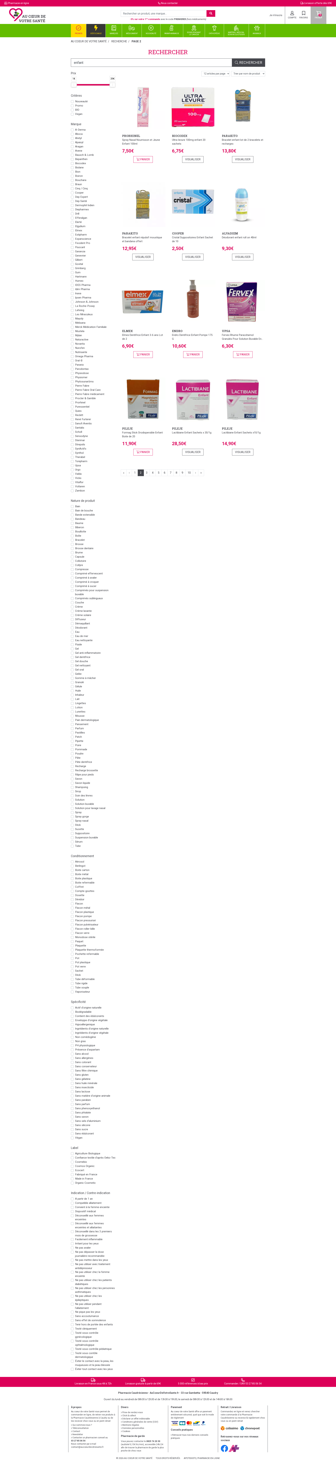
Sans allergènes (84, 1058)
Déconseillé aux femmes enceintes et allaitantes (89, 1225)
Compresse (82, 569)
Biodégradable (83, 1011)
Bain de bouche (84, 510)
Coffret (79, 886)
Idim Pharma (82, 289)
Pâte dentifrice (83, 762)
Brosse (79, 544)
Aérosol (79, 861)
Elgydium (80, 226)
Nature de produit (83, 501)
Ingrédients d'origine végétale (91, 1032)
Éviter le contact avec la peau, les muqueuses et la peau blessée (94, 1363)
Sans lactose (82, 1091)
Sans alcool (82, 1053)
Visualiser (193, 159)
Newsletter (77, 1434)
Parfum (79, 728)
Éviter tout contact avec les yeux (94, 1369)
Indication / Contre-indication (90, 1193)
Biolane (79, 167)
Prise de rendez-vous (132, 1412)
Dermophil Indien (84, 205)
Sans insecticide (84, 1087)
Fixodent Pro (82, 243)
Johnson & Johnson (87, 301)
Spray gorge (82, 816)
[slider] (74, 84)
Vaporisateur (82, 991)
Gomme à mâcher (85, 678)
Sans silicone (82, 1125)
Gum (77, 272)
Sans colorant (83, 1062)
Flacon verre (82, 933)
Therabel (80, 457)
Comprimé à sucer (85, 586)
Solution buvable (84, 804)
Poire (78, 745)
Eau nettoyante (84, 640)
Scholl (78, 431)
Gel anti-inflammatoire (88, 652)
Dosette (79, 895)
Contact (76, 1431)
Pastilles (80, 732)
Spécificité (78, 1002)
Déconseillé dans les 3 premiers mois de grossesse (93, 1233)
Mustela (79, 331)
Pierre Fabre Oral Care (88, 389)
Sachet (79, 970)
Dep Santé (81, 201)
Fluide (78, 644)
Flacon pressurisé (85, 920)
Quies (78, 410)
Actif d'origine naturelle (88, 1007)
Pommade (81, 749)
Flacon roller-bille (85, 928)
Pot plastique (82, 962)
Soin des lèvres (84, 795)
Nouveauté (81, 101)
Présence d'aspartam (87, 1049)
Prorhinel (80, 402)
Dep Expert (81, 196)
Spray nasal (81, 820)
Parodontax (82, 369)
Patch (78, 736)
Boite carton (82, 870)
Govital (79, 264)
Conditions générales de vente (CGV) (140, 1422)
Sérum (79, 841)
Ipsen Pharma (83, 297)
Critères (76, 95)
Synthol (79, 452)
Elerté (78, 222)
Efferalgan (81, 217)
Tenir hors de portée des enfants (94, 1324)
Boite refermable (84, 882)
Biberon (79, 527)
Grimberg (80, 268)
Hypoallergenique (85, 1024)
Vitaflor (79, 482)
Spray (78, 812)
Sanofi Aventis (83, 423)
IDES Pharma (82, 285)
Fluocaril (80, 247)
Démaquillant (82, 623)
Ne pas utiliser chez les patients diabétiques (93, 1282)
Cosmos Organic (84, 1166)
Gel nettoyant (82, 665)
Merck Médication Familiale (91, 327)
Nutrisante (81, 352)
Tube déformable (85, 979)
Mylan (78, 335)
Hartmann (81, 276)
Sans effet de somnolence (90, 1320)
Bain (77, 506)
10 (189, 472)
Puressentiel (82, 406)
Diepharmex (82, 209)
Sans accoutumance (87, 1316)
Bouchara (80, 180)
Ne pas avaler (83, 1247)
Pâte (77, 757)
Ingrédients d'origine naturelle (92, 1028)
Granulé (79, 682)
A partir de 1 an (84, 1198)
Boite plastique (83, 878)
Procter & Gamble (85, 398)
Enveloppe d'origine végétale (91, 1020)
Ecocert (79, 1170)
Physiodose (82, 373)
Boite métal (81, 874)
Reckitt (79, 415)
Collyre (79, 565)
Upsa (78, 465)
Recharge (80, 766)
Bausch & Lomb (84, 154)
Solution (80, 799)
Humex (79, 280)
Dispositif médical (85, 1211)
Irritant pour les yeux (87, 1243)
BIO (77, 109)
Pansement (81, 724)
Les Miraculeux (84, 314)
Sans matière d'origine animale (92, 1095)
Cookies (126, 1431)
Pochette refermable (87, 954)
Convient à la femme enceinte (92, 1207)
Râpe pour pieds (84, 774)
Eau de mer (81, 636)
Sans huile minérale (86, 1083)
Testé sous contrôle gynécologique (86, 1334)
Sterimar (80, 440)
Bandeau (80, 519)
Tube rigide (81, 983)
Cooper (79, 192)
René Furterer (83, 419)
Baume (79, 523)
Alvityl (78, 138)
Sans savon (82, 1116)
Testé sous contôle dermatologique (86, 1355)
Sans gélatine (82, 1079)
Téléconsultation (80, 1428)
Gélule (78, 686)
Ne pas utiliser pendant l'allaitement (88, 1306)
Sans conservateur (86, 1066)
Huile (78, 690)
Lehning (79, 310)
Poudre (79, 753)
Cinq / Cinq (81, 188)
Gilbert (78, 259)
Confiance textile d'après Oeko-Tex (95, 1157)
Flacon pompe (83, 916)
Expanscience (83, 238)
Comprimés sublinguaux (89, 598)
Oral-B (78, 360)
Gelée (78, 673)
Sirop (78, 791)
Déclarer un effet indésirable (136, 1418)
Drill (77, 213)
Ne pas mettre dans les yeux (91, 1260)
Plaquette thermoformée (89, 949)
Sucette (79, 829)
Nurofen (80, 348)
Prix (73, 73)
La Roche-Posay (85, 306)
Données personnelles (133, 1428)
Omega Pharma (84, 356)
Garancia (80, 251)
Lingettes (80, 703)
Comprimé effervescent (89, 573)
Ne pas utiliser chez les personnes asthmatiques (95, 1290)
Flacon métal (82, 907)
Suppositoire (82, 833)
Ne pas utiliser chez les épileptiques (88, 1298)
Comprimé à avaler (86, 577)
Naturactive (81, 339)
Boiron (79, 175)
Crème (79, 606)
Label (74, 1148)
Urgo (77, 469)
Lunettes (80, 711)
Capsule (79, 556)
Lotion (79, 707)
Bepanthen (81, 159)
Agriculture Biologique (87, 1153)
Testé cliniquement (86, 1328)
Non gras (80, 1041)
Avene (78, 150)
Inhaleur (79, 694)
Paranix (79, 364)
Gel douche (81, 661)
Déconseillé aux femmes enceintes (89, 1217)
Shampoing (81, 787)
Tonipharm (81, 461)
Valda (78, 473)
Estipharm (81, 234)
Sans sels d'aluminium (88, 1121)
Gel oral (79, 669)
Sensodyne (81, 436)
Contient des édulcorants (89, 1016)
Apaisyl (79, 142)
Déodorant (81, 627)
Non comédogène (85, 1037)
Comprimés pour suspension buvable (91, 592)
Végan (78, 1137)
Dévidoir (79, 899)
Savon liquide (82, 783)
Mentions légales (130, 1425)
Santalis (79, 427)
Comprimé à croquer (87, 581)
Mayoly (79, 318)
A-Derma (80, 129)
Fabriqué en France (86, 1174)
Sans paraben (83, 1100)
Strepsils (80, 444)
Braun (78, 184)
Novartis (80, 343)
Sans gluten (82, 1074)
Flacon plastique (84, 912)
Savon (78, 778)
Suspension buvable (86, 837)
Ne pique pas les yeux (87, 1311)
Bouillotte (80, 531)
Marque (76, 124)
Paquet (79, 941)
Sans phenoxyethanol (87, 1108)
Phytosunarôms (84, 381)
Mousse (80, 715)
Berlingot (80, 865)
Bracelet (80, 540)
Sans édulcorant (84, 1133)
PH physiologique (85, 1045)
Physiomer (81, 377)
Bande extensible (85, 514)
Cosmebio (81, 1161)
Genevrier (80, 255)
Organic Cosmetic (85, 1182)
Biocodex (80, 163)
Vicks (78, 478)
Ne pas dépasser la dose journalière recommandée (89, 1254)
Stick (78, 825)
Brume (79, 552)
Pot (77, 958)
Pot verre (80, 966)
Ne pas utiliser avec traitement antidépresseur (92, 1266)
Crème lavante (83, 610)
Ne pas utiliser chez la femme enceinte (92, 1274)
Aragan (79, 146)
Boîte (78, 535)
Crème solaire (83, 615)
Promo (79, 105)
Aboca (79, 134)
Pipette (79, 741)
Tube (78, 845)
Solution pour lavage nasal (90, 808)
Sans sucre (81, 1129)
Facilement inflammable (89, 1239)
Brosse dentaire (84, 548)
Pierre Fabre (82, 385)
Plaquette (80, 945)
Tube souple (82, 987)
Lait (77, 699)
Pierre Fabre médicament (89, 394)
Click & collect (129, 1415)
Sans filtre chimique (86, 1070)
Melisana (80, 322)
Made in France (84, 1178)
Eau (77, 631)
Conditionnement (82, 856)
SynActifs (80, 448)
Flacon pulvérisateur (86, 924)
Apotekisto (202, 1458)
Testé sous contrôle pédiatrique (93, 1349)
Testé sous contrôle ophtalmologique (86, 1343)
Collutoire (80, 560)
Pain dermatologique (87, 720)
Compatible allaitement (88, 1203)
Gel (77, 648)
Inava (78, 293)
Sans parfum (82, 1104)
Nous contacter (169, 3)
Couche (79, 602)
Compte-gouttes (84, 891)
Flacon (79, 903)
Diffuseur (80, 619)
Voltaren (80, 486)
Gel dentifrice (82, 657)
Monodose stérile (85, 937)
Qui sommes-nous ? (82, 1425)
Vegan (78, 114)
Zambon (80, 490)
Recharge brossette (86, 770)
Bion (77, 171)
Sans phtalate (83, 1112)
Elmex (78, 230)
